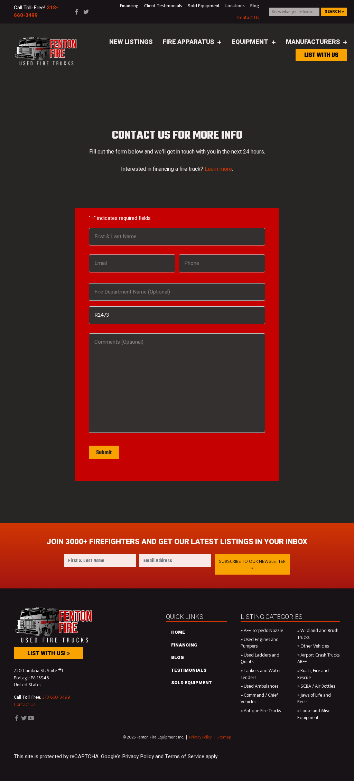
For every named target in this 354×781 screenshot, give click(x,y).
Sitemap (224, 737)
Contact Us (24, 704)
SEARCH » (334, 12)
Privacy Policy (200, 737)
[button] (252, 564)
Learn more (218, 169)
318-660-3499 (56, 697)
